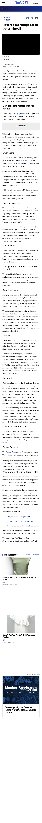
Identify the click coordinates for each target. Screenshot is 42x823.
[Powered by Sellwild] (37, 674)
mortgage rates (19, 113)
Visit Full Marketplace (33, 554)
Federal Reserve (12, 452)
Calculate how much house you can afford (22, 521)
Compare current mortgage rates (18, 516)
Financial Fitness (7, 19)
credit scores (23, 160)
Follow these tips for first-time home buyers (23, 526)
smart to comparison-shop (21, 493)
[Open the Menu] (3, 3)
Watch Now (36, 3)
